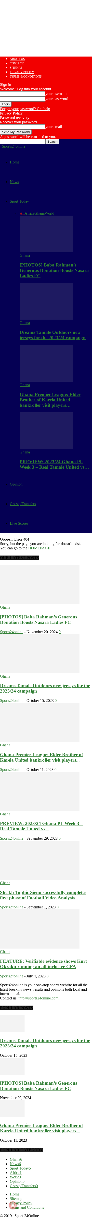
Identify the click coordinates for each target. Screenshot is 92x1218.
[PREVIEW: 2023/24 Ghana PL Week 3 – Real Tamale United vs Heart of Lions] (46, 448)
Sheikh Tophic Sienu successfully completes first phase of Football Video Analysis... (43, 895)
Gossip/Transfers (23, 504)
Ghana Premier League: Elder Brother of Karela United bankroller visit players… (50, 400)
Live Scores (19, 523)
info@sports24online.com (38, 998)
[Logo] (0, 146)
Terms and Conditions (27, 1207)
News (14, 182)
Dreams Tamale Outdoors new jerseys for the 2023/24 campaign (53, 335)
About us (17, 59)
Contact (17, 63)
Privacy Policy (22, 72)
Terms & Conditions (26, 76)
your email (53, 127)
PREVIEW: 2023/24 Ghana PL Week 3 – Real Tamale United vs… (54, 464)
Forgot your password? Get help (25, 109)
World (49, 213)
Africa (29, 213)
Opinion (16, 484)
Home (14, 162)
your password (56, 99)
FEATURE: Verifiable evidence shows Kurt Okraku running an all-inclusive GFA (43, 964)
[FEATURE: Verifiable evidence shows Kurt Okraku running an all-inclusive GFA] (39, 947)
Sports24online (11, 632)
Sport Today (19, 201)
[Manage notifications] (13, 1205)
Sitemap (16, 68)
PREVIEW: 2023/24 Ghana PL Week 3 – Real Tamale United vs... (41, 826)
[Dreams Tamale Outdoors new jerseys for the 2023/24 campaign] (46, 318)
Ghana (39, 213)
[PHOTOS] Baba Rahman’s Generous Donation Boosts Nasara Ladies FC (54, 270)
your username (56, 94)
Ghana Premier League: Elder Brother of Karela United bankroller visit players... (41, 757)
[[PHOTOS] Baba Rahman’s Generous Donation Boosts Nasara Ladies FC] (46, 251)
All (22, 213)
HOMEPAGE (39, 548)
